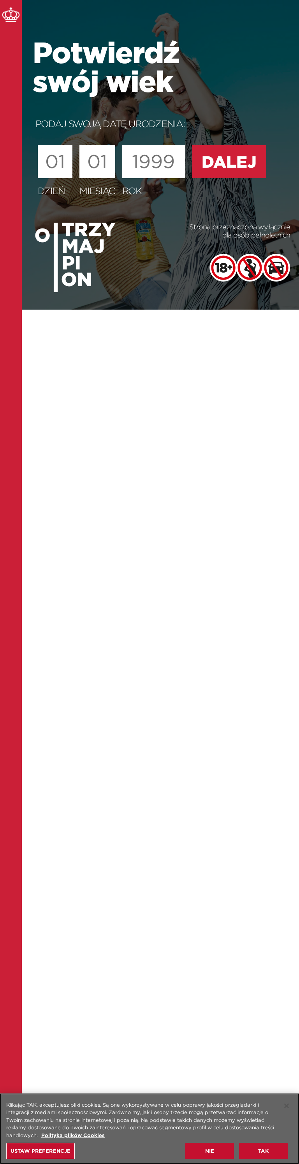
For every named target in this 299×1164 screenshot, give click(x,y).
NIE (209, 1151)
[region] (149, 1128)
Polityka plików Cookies (73, 1135)
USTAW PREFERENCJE (40, 1151)
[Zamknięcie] (286, 1105)
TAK (263, 1151)
